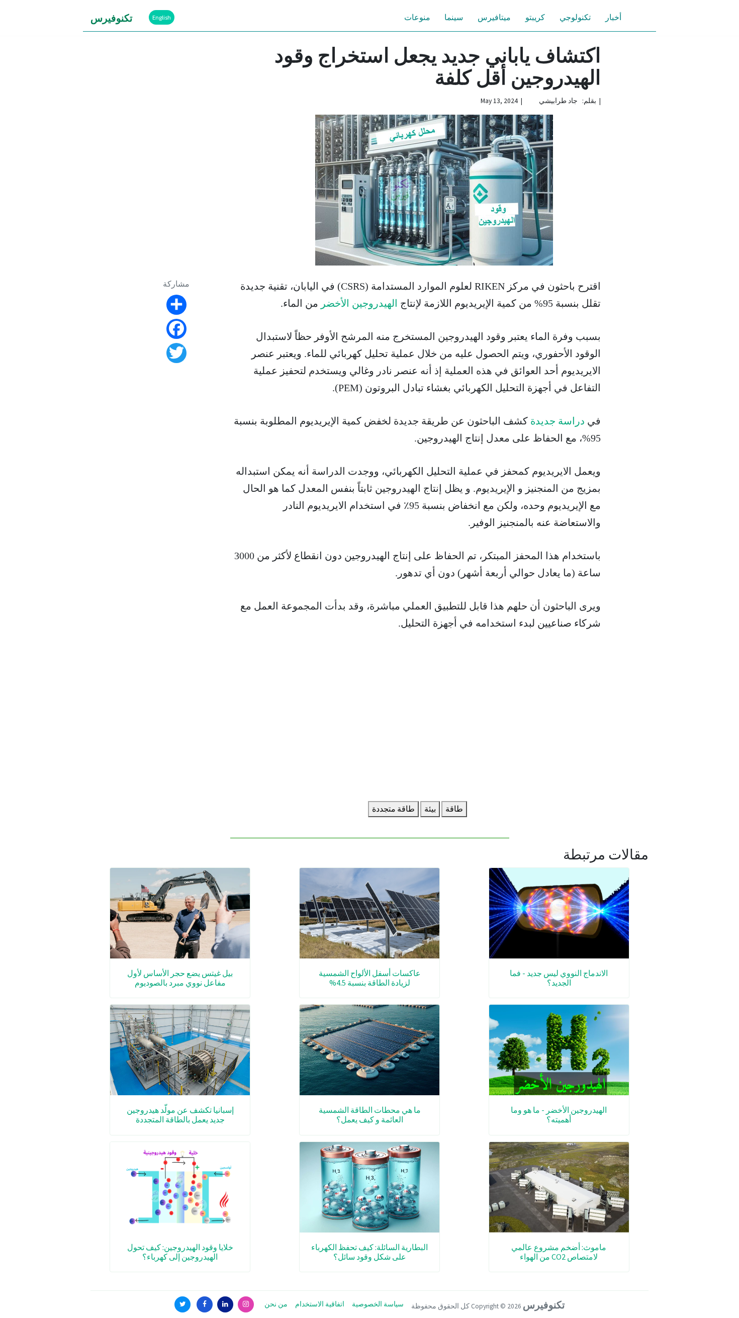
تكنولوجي (575, 17)
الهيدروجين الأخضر (359, 303)
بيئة (430, 809)
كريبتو (535, 17)
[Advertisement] (417, 718)
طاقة (454, 809)
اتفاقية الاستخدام (319, 1304)
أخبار (613, 17)
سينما (453, 17)
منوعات (417, 17)
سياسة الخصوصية (378, 1304)
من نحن (276, 1304)
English (161, 17)
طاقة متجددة (393, 809)
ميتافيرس (494, 17)
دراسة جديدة (557, 420)
